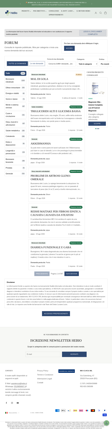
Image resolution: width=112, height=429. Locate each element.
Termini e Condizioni (45, 375)
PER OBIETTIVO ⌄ (40, 11)
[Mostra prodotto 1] (95, 128)
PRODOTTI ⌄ (26, 11)
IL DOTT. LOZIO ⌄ (67, 11)
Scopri (97, 124)
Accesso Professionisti (56, 314)
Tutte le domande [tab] (17, 63)
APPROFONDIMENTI (56, 15)
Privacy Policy (42, 371)
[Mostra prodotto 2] (97, 128)
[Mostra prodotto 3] (98, 128)
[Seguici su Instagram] (12, 403)
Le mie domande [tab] (36, 63)
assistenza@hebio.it (19, 383)
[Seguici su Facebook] (6, 403)
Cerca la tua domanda (55, 59)
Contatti (40, 383)
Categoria (80, 59)
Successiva (71, 274)
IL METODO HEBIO (83, 11)
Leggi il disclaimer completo (92, 33)
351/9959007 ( (19, 386)
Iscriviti (74, 354)
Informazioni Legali (44, 379)
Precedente (42, 274)
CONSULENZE (54, 11)
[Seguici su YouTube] (18, 403)
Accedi (69, 48)
